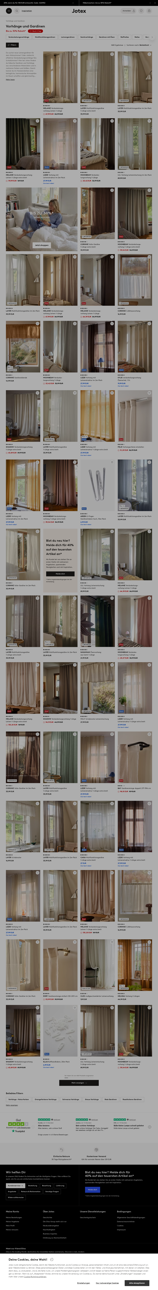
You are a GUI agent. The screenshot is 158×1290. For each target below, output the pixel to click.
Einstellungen (83, 1283)
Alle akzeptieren (137, 1283)
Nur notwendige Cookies (107, 1283)
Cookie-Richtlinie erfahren (35, 1277)
